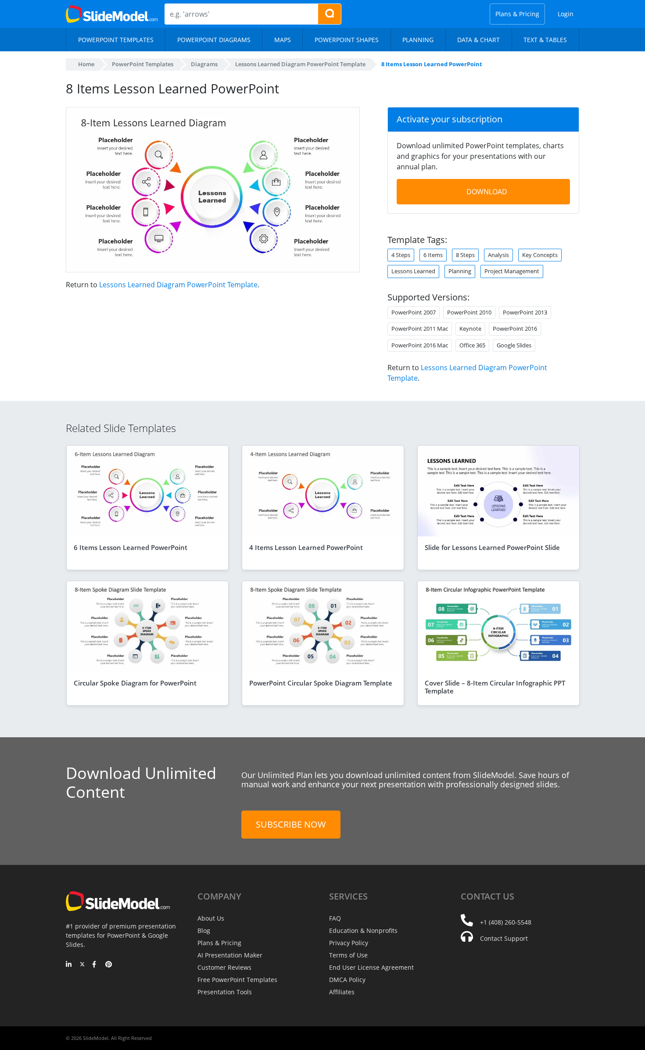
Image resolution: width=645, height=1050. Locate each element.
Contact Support (504, 938)
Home (86, 64)
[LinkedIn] (69, 965)
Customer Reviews (224, 967)
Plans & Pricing (517, 14)
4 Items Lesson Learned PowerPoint (306, 547)
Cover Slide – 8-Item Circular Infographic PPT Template (495, 687)
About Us (210, 918)
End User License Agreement (371, 967)
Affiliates (342, 992)
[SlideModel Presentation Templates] (112, 14)
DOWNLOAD (486, 191)
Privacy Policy (348, 943)
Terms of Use (348, 955)
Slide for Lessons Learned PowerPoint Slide (492, 547)
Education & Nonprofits (363, 930)
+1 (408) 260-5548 (505, 922)
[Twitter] (82, 965)
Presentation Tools (224, 992)
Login (565, 14)
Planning (459, 271)
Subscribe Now (291, 824)
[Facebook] (95, 965)
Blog (203, 930)
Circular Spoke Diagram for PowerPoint (135, 683)
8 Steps (465, 255)
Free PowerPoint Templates (237, 979)
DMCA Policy (347, 979)
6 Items (433, 255)
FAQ (335, 918)
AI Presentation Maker (229, 955)
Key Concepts (540, 255)
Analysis (498, 255)
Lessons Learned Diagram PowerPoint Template (178, 284)
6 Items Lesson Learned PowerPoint (130, 547)
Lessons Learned (413, 271)
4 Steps (400, 255)
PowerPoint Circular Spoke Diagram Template (320, 683)
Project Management (511, 271)
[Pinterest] (108, 965)
